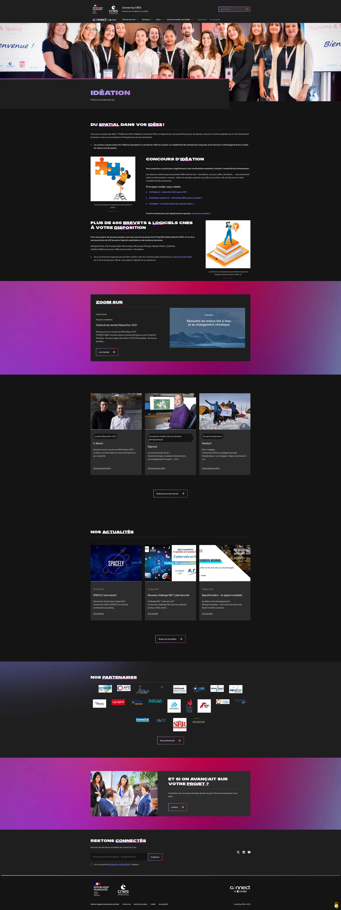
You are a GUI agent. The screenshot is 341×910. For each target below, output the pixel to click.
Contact (174, 807)
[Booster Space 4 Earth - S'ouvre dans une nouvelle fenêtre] (99, 706)
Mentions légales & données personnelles (105, 904)
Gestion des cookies (140, 904)
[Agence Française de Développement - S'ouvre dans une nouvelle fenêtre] (124, 689)
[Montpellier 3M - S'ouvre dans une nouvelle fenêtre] (223, 702)
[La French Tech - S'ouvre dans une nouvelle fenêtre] (189, 711)
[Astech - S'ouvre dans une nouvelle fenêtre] (142, 692)
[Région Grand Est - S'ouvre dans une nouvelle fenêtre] (142, 720)
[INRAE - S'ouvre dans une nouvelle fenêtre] (155, 701)
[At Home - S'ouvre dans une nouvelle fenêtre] (161, 687)
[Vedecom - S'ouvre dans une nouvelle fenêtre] (198, 721)
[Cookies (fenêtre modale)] (336, 905)
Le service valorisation (181, 256)
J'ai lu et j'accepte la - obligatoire (116, 864)
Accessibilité (163, 904)
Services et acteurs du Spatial (178, 19)
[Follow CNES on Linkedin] (243, 853)
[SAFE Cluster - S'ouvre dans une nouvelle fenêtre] (161, 722)
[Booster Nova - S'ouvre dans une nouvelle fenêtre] (198, 690)
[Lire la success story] (116, 411)
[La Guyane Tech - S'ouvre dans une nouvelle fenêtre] (204, 711)
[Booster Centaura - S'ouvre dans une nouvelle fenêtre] (179, 691)
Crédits (153, 904)
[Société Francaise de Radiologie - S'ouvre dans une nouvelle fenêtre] (179, 729)
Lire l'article (104, 352)
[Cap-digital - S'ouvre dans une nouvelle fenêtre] (118, 703)
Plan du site (126, 904)
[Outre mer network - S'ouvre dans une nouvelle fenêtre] (241, 701)
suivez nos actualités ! (201, 213)
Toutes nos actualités (167, 639)
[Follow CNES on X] (238, 853)
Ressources (202, 19)
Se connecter (215, 19)
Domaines (146, 19)
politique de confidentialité (119, 864)
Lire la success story (102, 468)
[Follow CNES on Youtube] (249, 853)
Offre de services (128, 19)
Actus (158, 19)
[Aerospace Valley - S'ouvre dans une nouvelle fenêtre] (105, 691)
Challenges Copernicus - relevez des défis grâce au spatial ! (176, 197)
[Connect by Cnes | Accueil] (104, 19)
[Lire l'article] (116, 563)
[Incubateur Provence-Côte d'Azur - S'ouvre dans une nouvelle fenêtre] (136, 703)
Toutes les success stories (167, 493)
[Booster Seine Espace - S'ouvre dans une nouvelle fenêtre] (235, 691)
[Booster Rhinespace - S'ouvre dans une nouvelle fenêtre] (217, 690)
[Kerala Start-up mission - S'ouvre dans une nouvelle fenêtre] (174, 711)
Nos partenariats (167, 740)
